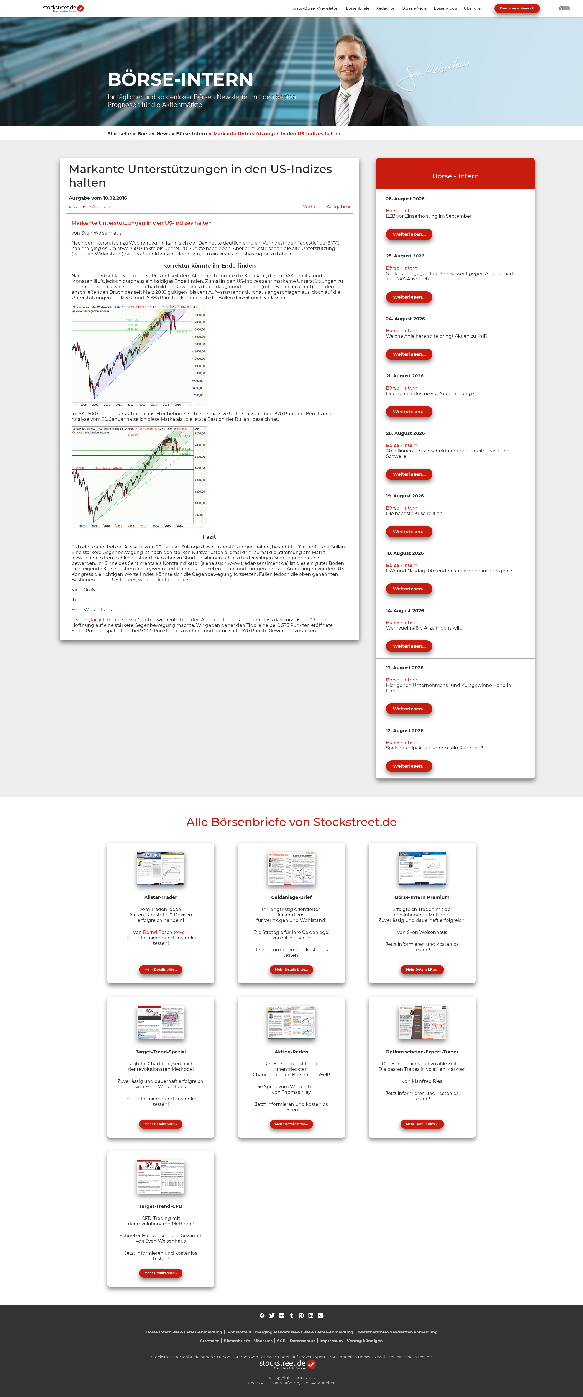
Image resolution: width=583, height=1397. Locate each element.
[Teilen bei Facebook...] (262, 1315)
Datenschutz (302, 1340)
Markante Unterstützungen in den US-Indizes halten (276, 133)
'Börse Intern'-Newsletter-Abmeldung (183, 1332)
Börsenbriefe (237, 1340)
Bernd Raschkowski (165, 932)
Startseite (119, 133)
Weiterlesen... (409, 234)
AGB (281, 1340)
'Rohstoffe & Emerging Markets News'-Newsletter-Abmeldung (290, 1332)
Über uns (263, 1340)
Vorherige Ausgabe (325, 206)
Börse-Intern (191, 133)
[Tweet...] (272, 1315)
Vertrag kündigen (365, 1340)
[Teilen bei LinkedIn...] (311, 1315)
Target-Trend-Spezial (113, 619)
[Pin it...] (301, 1315)
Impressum (331, 1340)
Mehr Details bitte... (160, 969)
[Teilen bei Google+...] (281, 1315)
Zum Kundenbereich (517, 8)
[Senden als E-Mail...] (320, 1315)
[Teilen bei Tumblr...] (291, 1315)
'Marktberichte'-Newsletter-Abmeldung (397, 1332)
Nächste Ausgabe (92, 206)
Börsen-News (154, 133)
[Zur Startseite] (66, 8)
